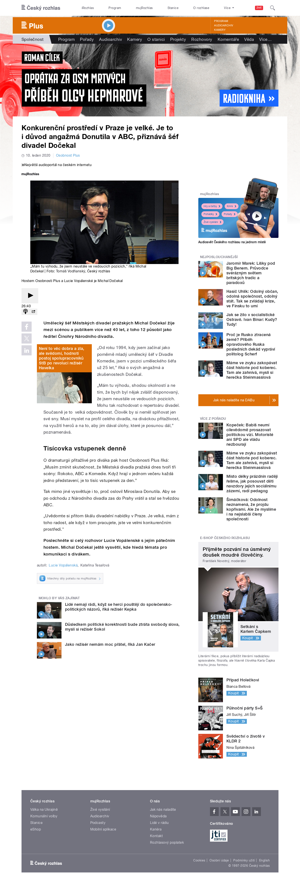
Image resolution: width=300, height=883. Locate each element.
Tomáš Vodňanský (70, 271)
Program (114, 8)
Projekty (178, 39)
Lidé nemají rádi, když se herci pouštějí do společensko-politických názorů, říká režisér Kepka (118, 607)
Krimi (230, 206)
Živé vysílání (211, 222)
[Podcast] (25, 312)
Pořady (87, 39)
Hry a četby (210, 206)
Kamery (220, 29)
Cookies (199, 860)
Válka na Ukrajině (44, 809)
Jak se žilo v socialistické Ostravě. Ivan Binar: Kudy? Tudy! (251, 319)
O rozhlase (201, 8)
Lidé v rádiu (159, 823)
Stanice (173, 8)
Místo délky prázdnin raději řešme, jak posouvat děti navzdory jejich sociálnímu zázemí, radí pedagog (252, 483)
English (264, 860)
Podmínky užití (244, 860)
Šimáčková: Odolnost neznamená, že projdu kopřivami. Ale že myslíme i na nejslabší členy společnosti (251, 509)
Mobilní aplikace (103, 829)
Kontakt (156, 836)
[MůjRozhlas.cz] (30, 174)
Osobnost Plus (68, 155)
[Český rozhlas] (41, 8)
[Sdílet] (33, 312)
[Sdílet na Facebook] (27, 327)
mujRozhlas (144, 8)
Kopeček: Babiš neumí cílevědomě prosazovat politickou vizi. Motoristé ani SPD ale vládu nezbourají (249, 435)
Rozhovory (201, 39)
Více (265, 39)
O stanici (156, 39)
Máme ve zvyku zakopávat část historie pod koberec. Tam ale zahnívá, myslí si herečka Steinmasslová (251, 370)
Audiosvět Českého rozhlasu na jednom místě (232, 242)
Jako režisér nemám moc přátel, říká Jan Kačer (110, 644)
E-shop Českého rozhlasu (225, 538)
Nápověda (158, 816)
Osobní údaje (219, 860)
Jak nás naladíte (163, 809)
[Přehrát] (30, 295)
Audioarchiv (223, 25)
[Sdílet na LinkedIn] (27, 350)
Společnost (33, 39)
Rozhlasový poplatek (167, 842)
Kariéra (155, 829)
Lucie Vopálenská (63, 565)
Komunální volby (43, 816)
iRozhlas (88, 8)
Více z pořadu (213, 419)
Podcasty (98, 823)
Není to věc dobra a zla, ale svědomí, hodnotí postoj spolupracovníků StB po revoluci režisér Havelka (61, 358)
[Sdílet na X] (27, 338)
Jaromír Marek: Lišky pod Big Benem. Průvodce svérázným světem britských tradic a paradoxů (250, 273)
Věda (249, 39)
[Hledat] (272, 8)
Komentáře (228, 39)
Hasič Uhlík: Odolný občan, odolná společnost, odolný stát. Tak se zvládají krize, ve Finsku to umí (252, 298)
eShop (35, 829)
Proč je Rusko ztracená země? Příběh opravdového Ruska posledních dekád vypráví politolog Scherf (250, 344)
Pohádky (209, 214)
